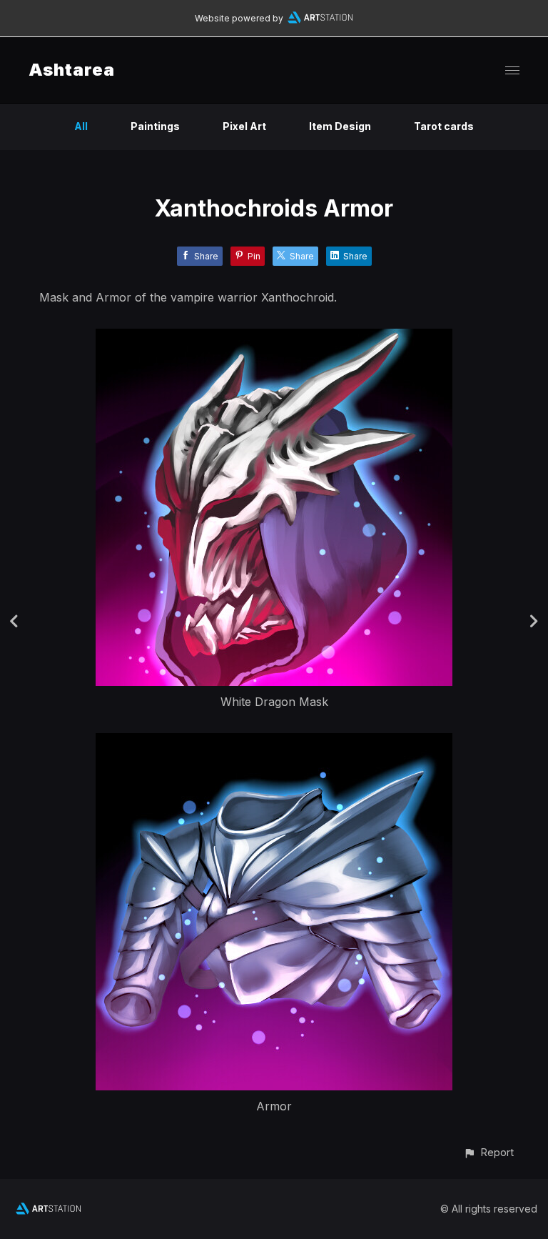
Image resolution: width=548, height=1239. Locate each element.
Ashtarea (72, 69)
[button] (488, 1152)
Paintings (155, 126)
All (81, 126)
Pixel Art (244, 126)
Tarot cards (444, 126)
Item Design (340, 126)
